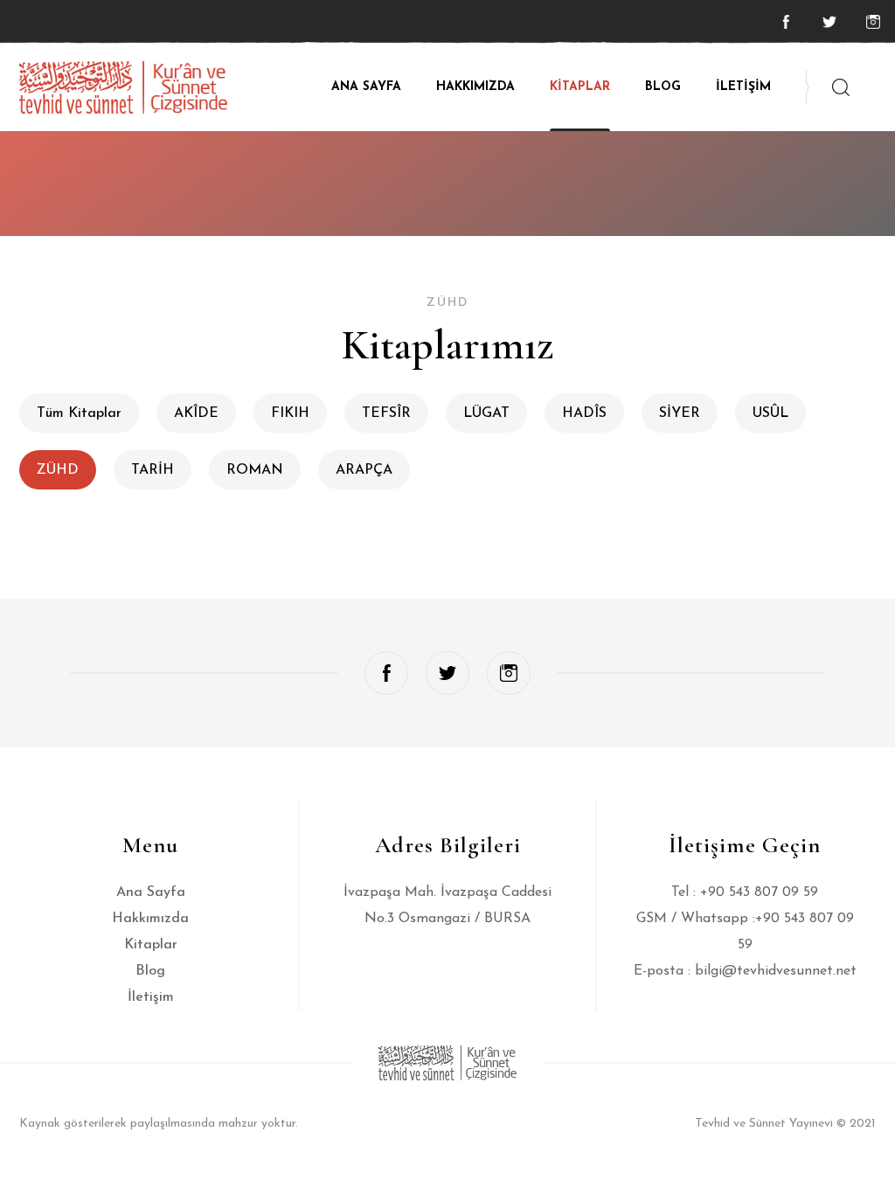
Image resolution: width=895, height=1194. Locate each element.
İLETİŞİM (743, 87)
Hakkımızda (150, 919)
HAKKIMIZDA (475, 87)
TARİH (152, 470)
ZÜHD (58, 470)
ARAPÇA (364, 470)
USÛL (770, 413)
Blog (150, 971)
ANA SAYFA (366, 87)
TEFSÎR (386, 413)
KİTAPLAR (580, 87)
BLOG (663, 87)
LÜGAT (486, 413)
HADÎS (584, 413)
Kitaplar (150, 945)
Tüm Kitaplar (79, 413)
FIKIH (290, 413)
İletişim (151, 997)
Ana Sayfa (150, 892)
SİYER (679, 413)
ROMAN (254, 470)
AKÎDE (196, 413)
